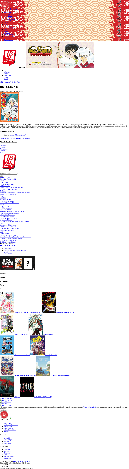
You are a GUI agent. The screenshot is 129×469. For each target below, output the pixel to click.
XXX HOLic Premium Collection (10, 213)
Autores (6, 431)
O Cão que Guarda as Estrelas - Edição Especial (14, 221)
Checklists (7, 449)
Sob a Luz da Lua (5, 209)
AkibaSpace (7, 443)
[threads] (12, 245)
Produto (6, 77)
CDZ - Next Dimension (7, 201)
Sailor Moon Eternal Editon (8, 240)
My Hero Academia (6, 208)
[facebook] (1, 245)
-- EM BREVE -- (5, 186)
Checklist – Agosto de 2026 (8, 179)
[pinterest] (5, 245)
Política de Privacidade (90, 407)
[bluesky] (14, 245)
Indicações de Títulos (10, 430)
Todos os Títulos (5, 177)
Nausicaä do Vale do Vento (8, 235)
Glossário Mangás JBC (7, 184)
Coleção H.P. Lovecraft (7, 230)
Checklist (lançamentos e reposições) (15, 250)
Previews (2, 181)
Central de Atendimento (11, 425)
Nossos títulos (8, 248)
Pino (1, 223)
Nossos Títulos (8, 426)
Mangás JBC (9, 82)
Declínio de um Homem (7, 216)
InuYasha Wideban (5, 233)
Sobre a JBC (7, 423)
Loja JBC (7, 252)
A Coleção (7, 72)
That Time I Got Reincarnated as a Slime (12, 211)
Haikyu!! (2, 204)
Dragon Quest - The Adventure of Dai (11, 187)
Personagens (7, 75)
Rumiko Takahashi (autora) (18, 135)
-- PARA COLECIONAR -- (8, 227)
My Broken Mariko (6, 220)
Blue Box (3, 198)
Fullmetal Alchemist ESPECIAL (9, 203)
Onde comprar (8, 254)
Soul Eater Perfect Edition (7, 242)
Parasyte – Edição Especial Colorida (11, 238)
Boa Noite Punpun (5, 199)
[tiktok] (10, 245)
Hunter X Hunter (5, 206)
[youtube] (3, 245)
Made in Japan (8, 440)
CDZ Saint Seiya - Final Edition (9, 228)
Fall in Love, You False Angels (9, 189)
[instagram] (8, 245)
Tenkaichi (3, 191)
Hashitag (6, 441)
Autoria (6, 79)
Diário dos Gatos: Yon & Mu (8, 218)
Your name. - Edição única (8, 225)
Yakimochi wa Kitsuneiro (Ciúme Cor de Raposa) (15, 192)
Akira (1, 196)
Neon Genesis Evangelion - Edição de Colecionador (15, 237)
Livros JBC (7, 458)
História (6, 74)
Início (1, 82)
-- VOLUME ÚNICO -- (7, 215)
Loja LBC (7, 438)
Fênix (1, 232)
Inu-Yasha (17, 82)
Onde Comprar (4, 182)
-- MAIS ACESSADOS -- (8, 194)
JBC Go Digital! (9, 456)
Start (5, 454)
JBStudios (7, 453)
